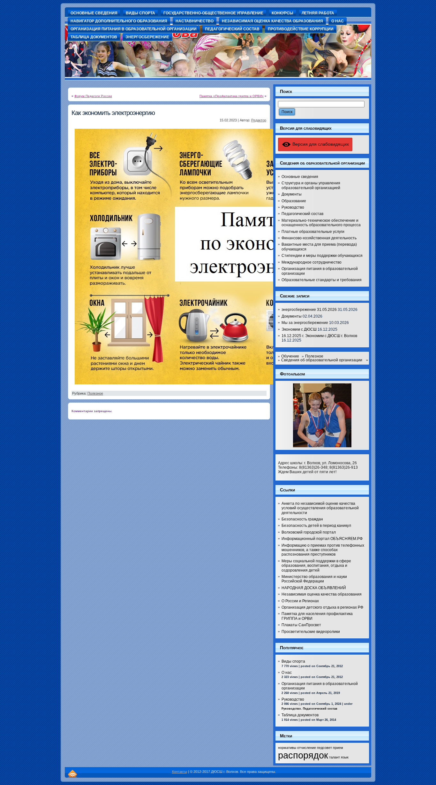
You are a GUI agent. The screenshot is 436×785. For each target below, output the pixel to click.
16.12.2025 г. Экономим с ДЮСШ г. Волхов (319, 336)
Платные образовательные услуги (313, 231)
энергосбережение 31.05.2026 (309, 309)
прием (338, 748)
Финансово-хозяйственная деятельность (319, 238)
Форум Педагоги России (93, 96)
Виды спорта (293, 661)
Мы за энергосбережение (305, 322)
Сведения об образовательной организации (321, 360)
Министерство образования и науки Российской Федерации (314, 578)
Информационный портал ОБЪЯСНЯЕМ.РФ (322, 538)
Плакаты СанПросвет (301, 625)
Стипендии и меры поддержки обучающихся (322, 255)
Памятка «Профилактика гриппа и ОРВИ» (231, 96)
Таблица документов (300, 715)
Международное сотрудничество (312, 262)
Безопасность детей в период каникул (316, 525)
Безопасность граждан (302, 519)
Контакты (179, 771)
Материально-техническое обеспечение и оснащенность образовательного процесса (321, 222)
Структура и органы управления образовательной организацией (311, 185)
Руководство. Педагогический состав (309, 708)
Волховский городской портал (309, 532)
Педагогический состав (302, 214)
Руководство (293, 207)
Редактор (258, 120)
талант (334, 757)
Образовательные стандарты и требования (322, 280)
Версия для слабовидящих (320, 144)
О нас (287, 672)
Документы (292, 194)
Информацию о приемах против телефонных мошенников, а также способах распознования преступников (323, 550)
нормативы (287, 748)
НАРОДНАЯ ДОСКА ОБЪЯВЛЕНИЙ (314, 588)
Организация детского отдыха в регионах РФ (322, 607)
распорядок (303, 755)
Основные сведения (300, 176)
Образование (294, 201)
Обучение (290, 356)
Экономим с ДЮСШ (299, 329)
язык (345, 757)
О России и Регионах (300, 601)
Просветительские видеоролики (311, 631)
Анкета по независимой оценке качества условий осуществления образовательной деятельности (320, 508)
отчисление (306, 748)
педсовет (324, 748)
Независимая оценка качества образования (322, 594)
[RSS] (72, 774)
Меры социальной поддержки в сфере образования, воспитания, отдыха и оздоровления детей (316, 566)
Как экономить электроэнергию (113, 112)
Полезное (95, 393)
